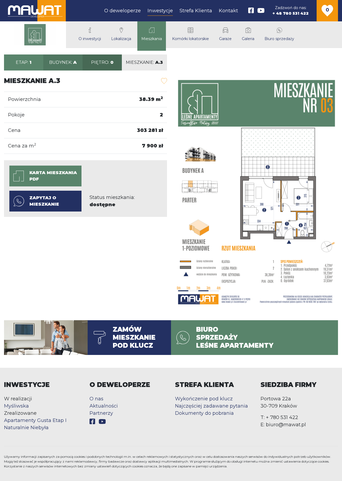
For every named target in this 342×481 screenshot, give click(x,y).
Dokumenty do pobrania (204, 413)
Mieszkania (151, 38)
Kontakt (228, 11)
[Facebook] (251, 10)
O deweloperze (122, 11)
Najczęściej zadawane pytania (211, 406)
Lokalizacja (121, 38)
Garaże (225, 38)
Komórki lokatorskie (190, 38)
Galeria (248, 38)
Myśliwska (16, 406)
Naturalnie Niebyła (26, 428)
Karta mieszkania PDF (53, 176)
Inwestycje (160, 11)
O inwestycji (90, 38)
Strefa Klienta (196, 11)
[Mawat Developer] (35, 10)
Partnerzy (101, 413)
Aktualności (104, 406)
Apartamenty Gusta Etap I (35, 420)
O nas (96, 399)
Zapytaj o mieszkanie (44, 201)
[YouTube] (261, 10)
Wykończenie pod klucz (204, 399)
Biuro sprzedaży (279, 38)
